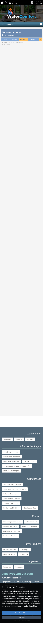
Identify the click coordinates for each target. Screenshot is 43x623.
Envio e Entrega (29, 461)
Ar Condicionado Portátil (12, 484)
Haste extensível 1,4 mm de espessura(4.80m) (17, 302)
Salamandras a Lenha (11, 494)
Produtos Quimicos (10, 536)
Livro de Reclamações (11, 471)
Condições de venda (10, 452)
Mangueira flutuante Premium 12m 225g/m (16, 96)
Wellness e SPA (31, 522)
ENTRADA (23, 39)
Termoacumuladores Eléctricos (14, 489)
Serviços (19, 439)
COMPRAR (5, 90)
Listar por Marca (9, 554)
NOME (5, 39)
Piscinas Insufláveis (10, 526)
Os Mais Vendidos (9, 549)
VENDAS (32, 39)
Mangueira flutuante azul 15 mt (12, 122)
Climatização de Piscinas (12, 522)
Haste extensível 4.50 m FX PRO (12, 326)
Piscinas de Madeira (29, 526)
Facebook (19, 567)
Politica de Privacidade (11, 456)
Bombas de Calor (30, 508)
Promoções (25, 549)
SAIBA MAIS (21, 617)
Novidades (24, 554)
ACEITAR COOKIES (21, 612)
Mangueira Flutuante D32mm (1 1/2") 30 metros (18, 75)
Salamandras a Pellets (11, 498)
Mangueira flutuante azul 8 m (11, 150)
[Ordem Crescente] (38, 39)
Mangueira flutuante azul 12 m (11, 180)
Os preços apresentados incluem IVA (16, 466)
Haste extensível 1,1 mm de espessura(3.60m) (17, 269)
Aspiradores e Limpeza (11, 531)
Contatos (30, 439)
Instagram (7, 567)
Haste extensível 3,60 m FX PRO (12, 390)
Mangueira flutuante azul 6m (11, 239)
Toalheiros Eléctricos (10, 503)
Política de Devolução (11, 461)
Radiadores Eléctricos (11, 508)
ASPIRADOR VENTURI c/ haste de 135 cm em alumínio (21, 356)
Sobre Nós (7, 439)
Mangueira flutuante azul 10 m (11, 211)
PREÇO (14, 39)
